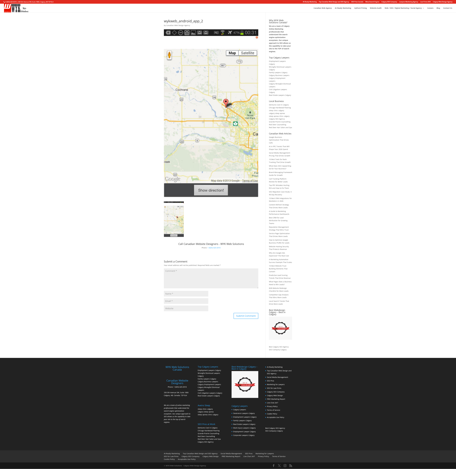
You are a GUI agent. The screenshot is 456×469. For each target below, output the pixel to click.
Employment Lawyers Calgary (209, 370)
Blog (438, 8)
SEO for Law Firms (274, 388)
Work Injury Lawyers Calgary (244, 428)
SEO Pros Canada (357, 2)
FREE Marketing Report (276, 399)
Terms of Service (273, 410)
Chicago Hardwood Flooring (280, 107)
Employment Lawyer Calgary (244, 431)
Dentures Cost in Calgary (279, 105)
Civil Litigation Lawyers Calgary (210, 393)
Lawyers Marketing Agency (408, 2)
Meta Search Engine (372, 2)
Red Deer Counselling (277, 124)
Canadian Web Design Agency (178, 25)
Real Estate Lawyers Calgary (280, 95)
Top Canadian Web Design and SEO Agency (334, 2)
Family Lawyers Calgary (278, 72)
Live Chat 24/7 (272, 403)
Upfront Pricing (360, 8)
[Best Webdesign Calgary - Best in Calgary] (280, 328)
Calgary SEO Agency (277, 119)
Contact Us (447, 8)
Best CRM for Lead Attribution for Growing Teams (278, 220)
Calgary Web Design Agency (442, 2)
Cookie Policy (272, 414)
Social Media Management (277, 377)
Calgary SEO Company (389, 2)
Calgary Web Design (275, 395)
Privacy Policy (272, 406)
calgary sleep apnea (277, 113)
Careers (430, 8)
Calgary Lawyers (239, 409)
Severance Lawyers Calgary (244, 413)
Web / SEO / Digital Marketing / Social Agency (403, 8)
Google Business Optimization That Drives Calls (279, 140)
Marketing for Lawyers (276, 384)
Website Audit (376, 8)
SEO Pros (270, 381)
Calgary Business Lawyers (279, 75)
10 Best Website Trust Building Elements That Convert (278, 269)
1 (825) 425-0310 (214, 248)
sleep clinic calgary (276, 110)
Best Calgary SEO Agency (279, 347)
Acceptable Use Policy (275, 417)
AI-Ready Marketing (310, 2)
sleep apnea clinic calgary (279, 116)
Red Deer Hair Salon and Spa (280, 127)
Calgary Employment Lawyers (209, 384)
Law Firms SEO (425, 2)
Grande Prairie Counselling (279, 122)
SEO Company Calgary (278, 350)
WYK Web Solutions (174, 465)
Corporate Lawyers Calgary (243, 435)
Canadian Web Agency (323, 8)
